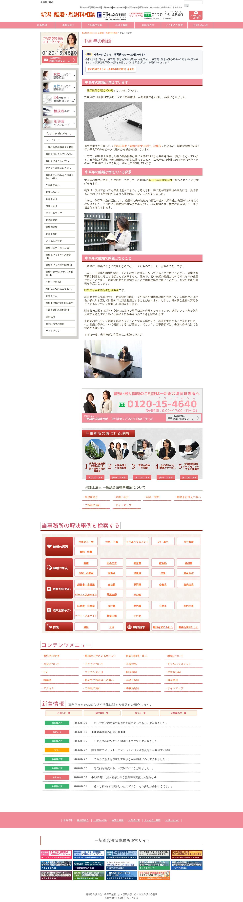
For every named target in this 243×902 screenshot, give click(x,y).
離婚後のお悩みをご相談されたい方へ (60, 176)
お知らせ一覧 (63, 713)
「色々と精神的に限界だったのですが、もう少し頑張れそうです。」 (132, 786)
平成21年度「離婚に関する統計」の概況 (137, 146)
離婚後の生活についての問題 (60, 273)
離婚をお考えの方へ (189, 497)
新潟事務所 (85, 7)
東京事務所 (177, 7)
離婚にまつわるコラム (59, 288)
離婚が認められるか (58, 248)
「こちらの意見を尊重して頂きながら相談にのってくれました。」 (131, 759)
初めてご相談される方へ (58, 168)
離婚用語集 (51, 227)
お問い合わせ (200, 25)
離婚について (175, 655)
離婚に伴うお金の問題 (59, 265)
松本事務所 (155, 7)
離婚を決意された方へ (57, 161)
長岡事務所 (96, 7)
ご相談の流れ (94, 25)
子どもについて (94, 664)
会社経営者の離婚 (55, 323)
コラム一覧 (140, 713)
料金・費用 (153, 497)
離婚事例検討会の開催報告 (60, 302)
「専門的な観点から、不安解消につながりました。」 (123, 768)
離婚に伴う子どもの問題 (58, 256)
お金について (51, 664)
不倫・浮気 (53, 281)
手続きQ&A (174, 672)
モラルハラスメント (179, 664)
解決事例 (131, 672)
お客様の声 (148, 25)
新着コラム (51, 296)
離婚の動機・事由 (136, 655)
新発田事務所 (132, 7)
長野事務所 (144, 7)
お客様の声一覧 (178, 713)
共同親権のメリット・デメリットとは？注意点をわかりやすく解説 (131, 750)
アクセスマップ (54, 213)
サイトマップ (123, 505)
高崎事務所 (166, 7)
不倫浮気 (131, 664)
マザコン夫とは (94, 672)
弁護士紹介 (122, 497)
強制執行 (50, 316)
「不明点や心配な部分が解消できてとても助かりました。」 (127, 741)
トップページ (53, 140)
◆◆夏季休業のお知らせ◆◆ (108, 732)
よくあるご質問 (174, 25)
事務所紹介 (68, 25)
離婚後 (47, 680)
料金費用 (172, 680)
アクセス (48, 688)
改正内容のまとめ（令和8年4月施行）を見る (111, 69)
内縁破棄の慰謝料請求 (57, 309)
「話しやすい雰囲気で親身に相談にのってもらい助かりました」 (129, 723)
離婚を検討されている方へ (60, 154)
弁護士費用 (121, 25)
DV (45, 672)
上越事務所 (107, 7)
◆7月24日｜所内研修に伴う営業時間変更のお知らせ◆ (124, 777)
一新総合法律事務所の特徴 (60, 147)
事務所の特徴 (51, 655)
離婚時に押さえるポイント (101, 655)
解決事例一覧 (102, 713)
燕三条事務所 (119, 7)
